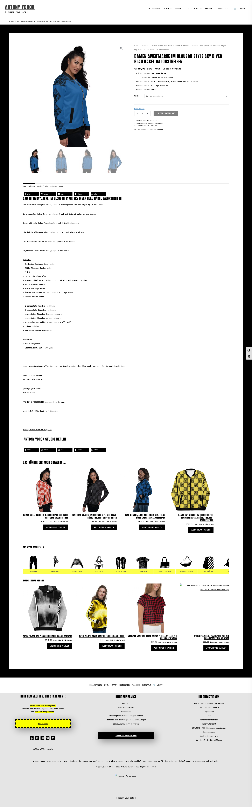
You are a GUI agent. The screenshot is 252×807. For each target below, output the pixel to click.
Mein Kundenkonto (126, 707)
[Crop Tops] (65, 563)
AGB (209, 716)
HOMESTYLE (223, 9)
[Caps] (218, 563)
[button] (121, 48)
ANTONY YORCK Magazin (43, 749)
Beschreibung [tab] (29, 186)
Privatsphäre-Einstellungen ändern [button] (126, 716)
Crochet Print (14, 21)
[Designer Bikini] (87, 563)
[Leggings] (43, 563)
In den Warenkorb (165, 113)
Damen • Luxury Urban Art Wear (157, 46)
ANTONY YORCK (20, 7)
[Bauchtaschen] (175, 563)
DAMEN (166, 9)
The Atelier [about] (209, 707)
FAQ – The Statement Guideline (209, 703)
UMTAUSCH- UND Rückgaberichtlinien (209, 728)
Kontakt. (54, 411)
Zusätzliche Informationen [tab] (50, 186)
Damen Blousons (182, 46)
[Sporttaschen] (153, 563)
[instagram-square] (43, 738)
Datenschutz (209, 732)
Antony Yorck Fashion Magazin (37, 429)
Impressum (209, 712)
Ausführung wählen (55, 527)
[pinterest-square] (48, 738)
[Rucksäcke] (197, 563)
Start (136, 46)
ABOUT (242, 9)
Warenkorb (126, 712)
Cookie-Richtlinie (209, 736)
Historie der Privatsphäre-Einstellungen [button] (126, 720)
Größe (136, 96)
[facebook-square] (32, 738)
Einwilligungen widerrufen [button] (126, 724)
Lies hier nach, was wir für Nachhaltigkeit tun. (101, 366)
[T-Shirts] (131, 563)
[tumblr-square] (53, 738)
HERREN (178, 9)
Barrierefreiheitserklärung (209, 740)
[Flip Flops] (109, 563)
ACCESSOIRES (193, 9)
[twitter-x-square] (37, 738)
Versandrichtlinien (209, 720)
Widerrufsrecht (209, 724)
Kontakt (126, 703)
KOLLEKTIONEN (154, 9)
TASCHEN (208, 9)
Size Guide (139, 109)
